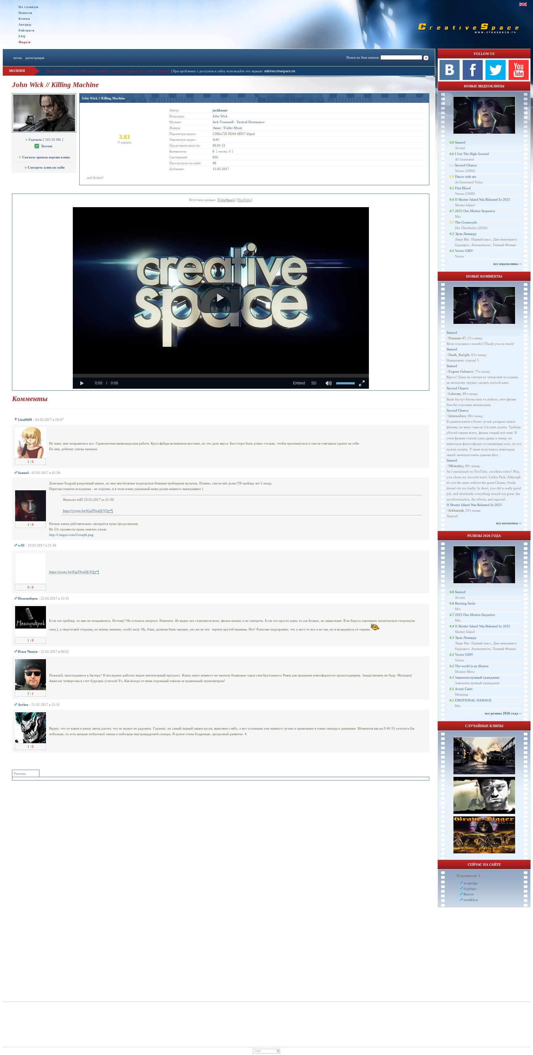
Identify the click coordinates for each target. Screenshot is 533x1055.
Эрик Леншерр (466, 234)
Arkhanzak (456, 510)
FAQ (22, 36)
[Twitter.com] (495, 79)
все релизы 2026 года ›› (503, 713)
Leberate (454, 394)
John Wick (220, 116)
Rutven (469, 894)
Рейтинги (27, 30)
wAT (80, 499)
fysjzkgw (470, 888)
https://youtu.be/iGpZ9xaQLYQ (85, 511)
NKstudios (455, 466)
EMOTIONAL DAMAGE (473, 700)
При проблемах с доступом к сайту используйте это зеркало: (218, 71)
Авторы (25, 24)
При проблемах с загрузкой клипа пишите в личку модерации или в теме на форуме (108, 71)
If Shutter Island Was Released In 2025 (482, 199)
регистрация (35, 58)
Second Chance (466, 165)
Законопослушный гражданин (477, 677)
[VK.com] (450, 79)
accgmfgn (471, 883)
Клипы (24, 18)
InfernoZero (457, 416)
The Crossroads (466, 222)
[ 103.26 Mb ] (46, 139)
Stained (460, 142)
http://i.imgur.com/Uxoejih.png (71, 535)
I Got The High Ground (472, 154)
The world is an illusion (472, 666)
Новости (25, 13)
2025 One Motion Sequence (475, 211)
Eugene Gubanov (460, 371)
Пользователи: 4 (468, 875)
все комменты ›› (509, 523)
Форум (25, 42)
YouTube (244, 200)
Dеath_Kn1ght (458, 355)
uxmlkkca (471, 900)
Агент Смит (464, 689)
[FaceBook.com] (473, 79)
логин (17, 58)
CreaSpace (226, 200)
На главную (29, 7)
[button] (220, 298)
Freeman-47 (457, 338)
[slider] (221, 376)
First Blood (463, 188)
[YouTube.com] (519, 79)
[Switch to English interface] (523, 4)
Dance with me (465, 176)
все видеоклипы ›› (507, 264)
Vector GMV (464, 251)
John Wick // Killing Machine (103, 98)
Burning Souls (465, 603)
